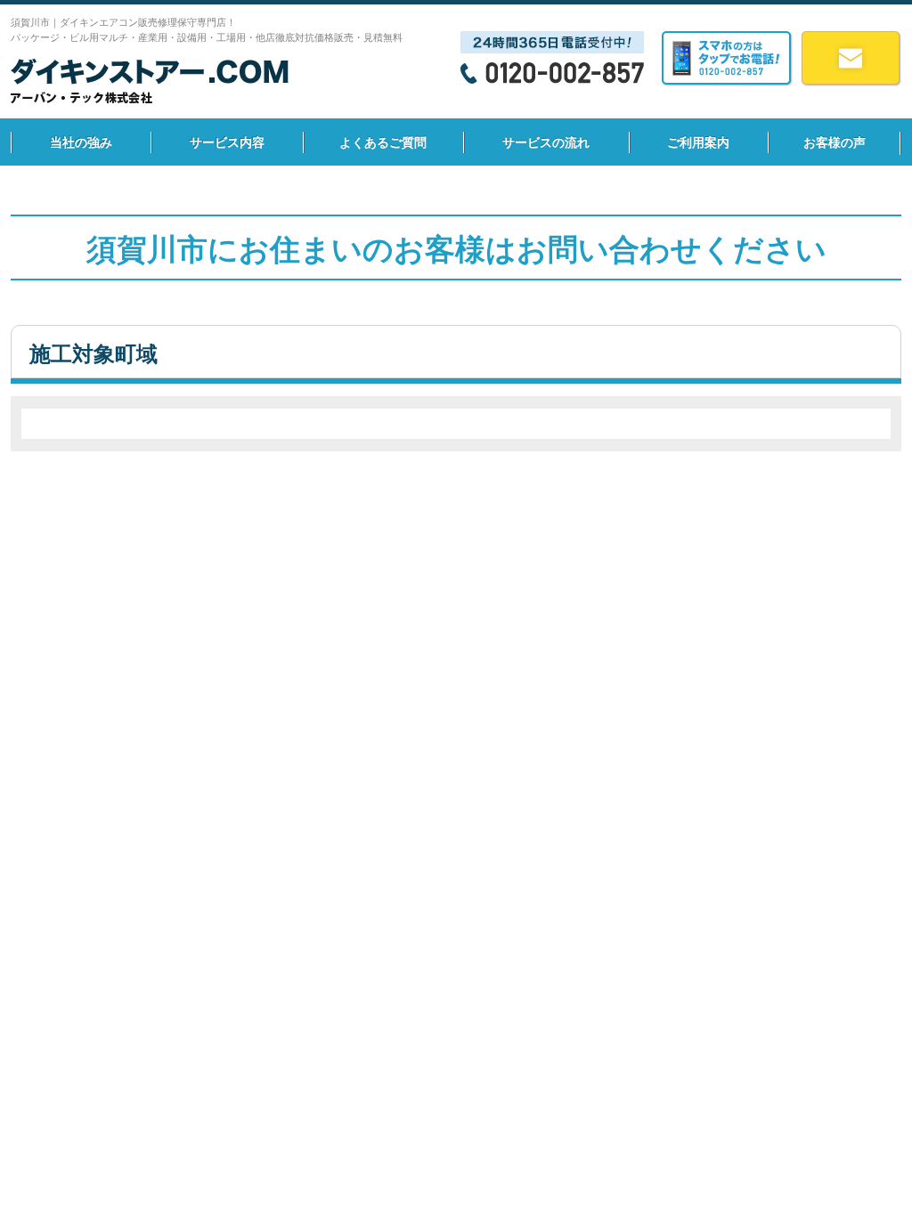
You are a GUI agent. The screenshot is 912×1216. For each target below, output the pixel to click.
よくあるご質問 (383, 142)
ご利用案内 (698, 142)
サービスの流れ (546, 142)
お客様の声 (834, 142)
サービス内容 (227, 142)
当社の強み (81, 142)
